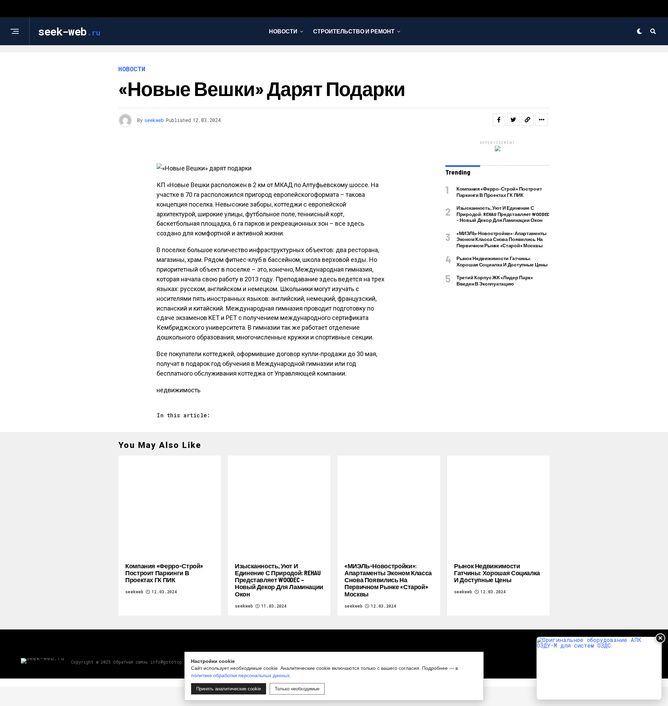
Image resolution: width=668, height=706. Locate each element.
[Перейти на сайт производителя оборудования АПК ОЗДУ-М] (599, 668)
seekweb (154, 120)
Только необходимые (297, 688)
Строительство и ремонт (354, 31)
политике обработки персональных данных (240, 675)
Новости (283, 31)
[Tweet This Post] (513, 119)
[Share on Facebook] (499, 119)
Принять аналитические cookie (228, 688)
